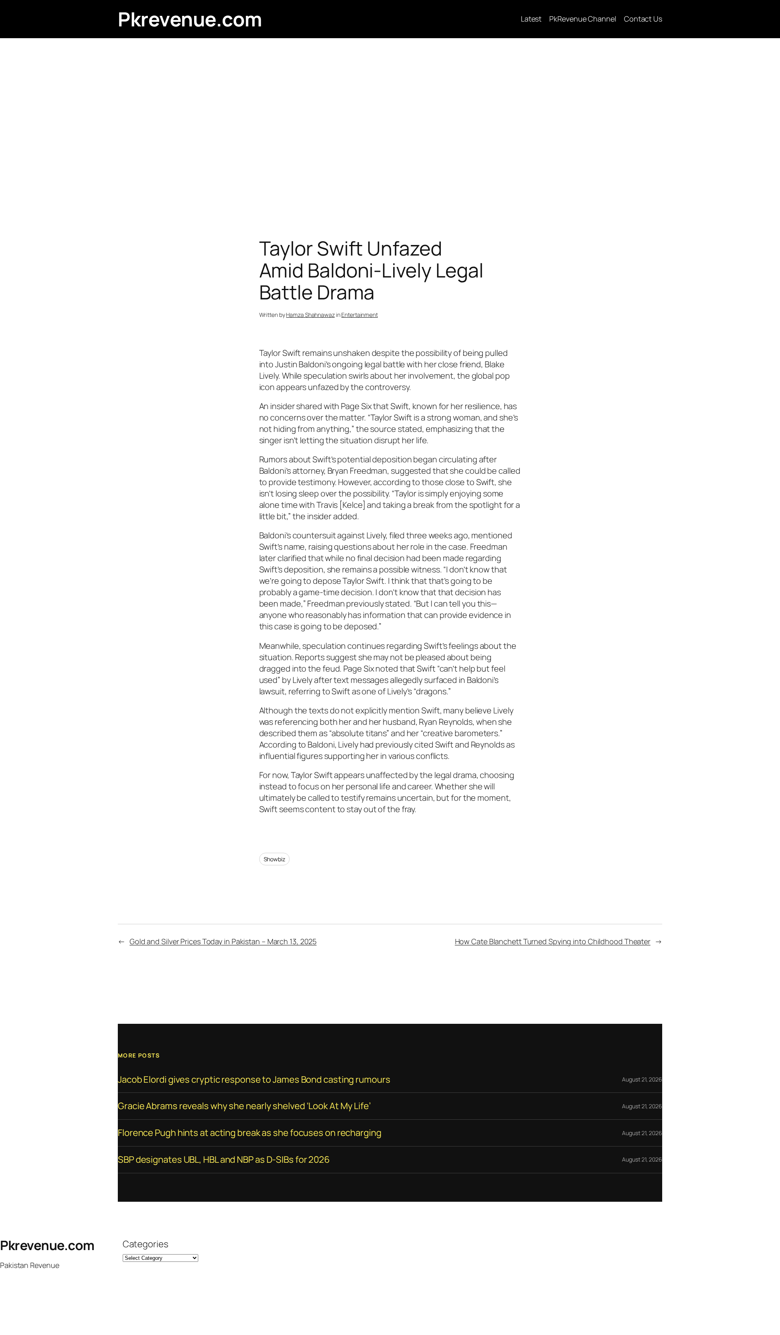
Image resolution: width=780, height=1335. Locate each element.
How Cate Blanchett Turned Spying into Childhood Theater (553, 941)
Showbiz (274, 859)
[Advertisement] (390, 123)
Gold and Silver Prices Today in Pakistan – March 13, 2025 (223, 941)
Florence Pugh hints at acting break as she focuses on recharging (249, 1133)
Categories (145, 1244)
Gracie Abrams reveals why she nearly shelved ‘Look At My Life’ (244, 1106)
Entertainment (359, 315)
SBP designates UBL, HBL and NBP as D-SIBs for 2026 (224, 1160)
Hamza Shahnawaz (310, 315)
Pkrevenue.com (190, 19)
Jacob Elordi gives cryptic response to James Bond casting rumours (254, 1080)
